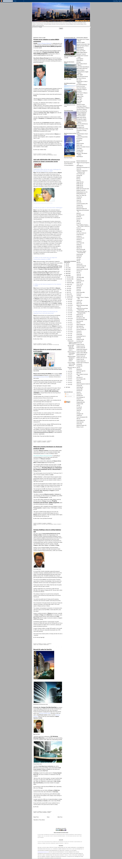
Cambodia (79, 197)
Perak (78, 337)
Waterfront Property (81, 425)
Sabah (78, 382)
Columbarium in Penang (81, 130)
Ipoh (77, 272)
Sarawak (78, 385)
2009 (67, 273)
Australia (78, 175)
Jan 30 (69, 301)
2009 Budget (79, 165)
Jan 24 (69, 312)
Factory (78, 228)
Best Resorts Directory (81, 78)
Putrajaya (78, 365)
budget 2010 (79, 182)
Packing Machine (80, 47)
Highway (78, 247)
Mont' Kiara (79, 321)
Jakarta (78, 274)
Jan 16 (69, 327)
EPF (77, 221)
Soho (78, 405)
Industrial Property (80, 265)
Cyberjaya (79, 205)
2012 (67, 267)
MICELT (78, 141)
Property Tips (79, 359)
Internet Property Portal (81, 269)
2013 (67, 265)
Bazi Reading (79, 97)
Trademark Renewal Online (82, 136)
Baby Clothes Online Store (82, 68)
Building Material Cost (81, 192)
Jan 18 (69, 324)
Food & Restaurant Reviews (82, 76)
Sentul (78, 392)
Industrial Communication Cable (83, 44)
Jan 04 (69, 378)
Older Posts (60, 817)
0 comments (49, 523)
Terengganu (79, 413)
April (68, 292)
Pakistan (78, 332)
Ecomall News (79, 138)
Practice (78, 342)
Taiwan (78, 410)
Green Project (79, 242)
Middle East (79, 316)
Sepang (78, 393)
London (78, 302)
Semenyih (79, 390)
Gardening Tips (80, 237)
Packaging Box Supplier (81, 119)
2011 (67, 269)
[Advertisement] (61, 32)
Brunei (78, 180)
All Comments (69, 396)
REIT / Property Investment (43, 644)
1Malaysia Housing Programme (83, 162)
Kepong (78, 287)
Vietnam (78, 423)
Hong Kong (79, 254)
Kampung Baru (80, 280)
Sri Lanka (78, 407)
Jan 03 (69, 380)
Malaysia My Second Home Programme (45, 524)
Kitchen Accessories (81, 86)
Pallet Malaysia (80, 156)
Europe (78, 223)
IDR (77, 260)
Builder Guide (79, 145)
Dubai (78, 213)
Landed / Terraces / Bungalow (83, 297)
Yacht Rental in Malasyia (82, 109)
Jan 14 (69, 331)
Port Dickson (79, 341)
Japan (78, 275)
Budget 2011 (79, 183)
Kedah (78, 282)
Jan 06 (69, 375)
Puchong (78, 364)
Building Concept (80, 190)
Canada (78, 198)
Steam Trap (79, 99)
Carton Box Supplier (81, 42)
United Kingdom (80, 420)
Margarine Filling (80, 96)
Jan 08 (69, 371)
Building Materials (80, 193)
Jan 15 (69, 329)
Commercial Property (81, 203)
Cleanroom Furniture (81, 104)
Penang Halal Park (80, 336)
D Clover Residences (68, 163)
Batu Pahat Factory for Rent (82, 128)
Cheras (78, 200)
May (68, 290)
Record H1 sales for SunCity (42, 649)
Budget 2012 (79, 185)
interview (78, 270)
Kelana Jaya (79, 284)
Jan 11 (69, 335)
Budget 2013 (79, 187)
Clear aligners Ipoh (80, 127)
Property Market (47, 812)
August (68, 284)
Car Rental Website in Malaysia (83, 107)
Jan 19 (69, 322)
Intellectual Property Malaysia (83, 45)
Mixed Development (81, 319)
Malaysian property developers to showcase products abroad (47, 447)
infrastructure (79, 267)
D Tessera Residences (68, 165)
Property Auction (80, 346)
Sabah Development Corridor (82, 383)
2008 (67, 275)
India (78, 262)
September (69, 282)
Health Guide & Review (81, 117)
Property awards (80, 347)
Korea (78, 290)
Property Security (80, 356)
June (68, 288)
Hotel (78, 257)
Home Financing (80, 249)
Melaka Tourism (80, 94)
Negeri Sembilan (80, 324)
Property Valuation (80, 361)
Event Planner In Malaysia (82, 92)
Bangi (78, 177)
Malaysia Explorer (80, 143)
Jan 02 (69, 382)
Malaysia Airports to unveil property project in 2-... (72, 353)
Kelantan (78, 285)
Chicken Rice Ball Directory (82, 123)
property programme (81, 354)
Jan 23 (69, 314)
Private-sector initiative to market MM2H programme (46, 40)
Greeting (78, 244)
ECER (78, 216)
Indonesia (78, 264)
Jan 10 (69, 337)
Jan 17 (69, 326)
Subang (78, 408)
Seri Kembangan (80, 397)
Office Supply (79, 101)
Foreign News (79, 234)
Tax (77, 412)
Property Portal (80, 344)
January (68, 297)
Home (48, 817)
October (68, 280)
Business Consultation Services (83, 146)
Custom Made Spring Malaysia (83, 66)
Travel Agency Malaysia (81, 106)
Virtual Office (79, 148)
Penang (55, 524)
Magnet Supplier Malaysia (82, 52)
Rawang (78, 369)
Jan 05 (69, 376)
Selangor (78, 388)
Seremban (79, 395)
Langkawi (78, 300)
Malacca (78, 303)
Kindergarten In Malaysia (82, 89)
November (69, 278)
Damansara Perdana (81, 208)
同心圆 (78, 132)
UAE (77, 418)
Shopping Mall (79, 402)
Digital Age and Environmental (83, 210)
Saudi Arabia (79, 387)
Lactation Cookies (80, 125)
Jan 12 (69, 333)
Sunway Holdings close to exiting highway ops (47, 530)
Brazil (78, 178)
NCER (78, 322)
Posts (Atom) (42, 819)
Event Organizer (80, 58)
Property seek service (81, 357)
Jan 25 (69, 310)
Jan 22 (69, 316)
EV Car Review (80, 151)
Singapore (79, 403)
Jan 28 (69, 305)
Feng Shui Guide (80, 229)
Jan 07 (69, 373)
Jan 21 (69, 318)
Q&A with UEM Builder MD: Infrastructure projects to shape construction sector (46, 160)
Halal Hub (78, 246)
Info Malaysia (79, 140)
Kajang (78, 279)
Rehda (78, 372)
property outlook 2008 (54, 344)
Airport (78, 169)
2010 (67, 271)
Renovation (79, 377)
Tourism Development (81, 417)
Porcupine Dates (80, 150)
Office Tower (79, 327)
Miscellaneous (79, 317)
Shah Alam (79, 400)
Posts (67, 394)
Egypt (78, 220)
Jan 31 (69, 299)
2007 (67, 387)
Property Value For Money (82, 362)
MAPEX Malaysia (80, 49)
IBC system (79, 79)
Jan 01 (69, 384)
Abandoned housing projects (82, 167)
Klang (78, 289)
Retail (78, 380)
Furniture (78, 236)
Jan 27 (69, 307)
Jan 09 (69, 339)
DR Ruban (79, 62)
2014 (67, 264)
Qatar (78, 367)
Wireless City (79, 427)
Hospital (78, 255)
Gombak (78, 241)
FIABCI (78, 231)
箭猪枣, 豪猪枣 (80, 74)
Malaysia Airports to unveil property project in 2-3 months (47, 350)
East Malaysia (79, 214)
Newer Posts (36, 817)
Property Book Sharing (81, 349)
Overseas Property (80, 329)
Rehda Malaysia (80, 60)
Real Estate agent (80, 370)
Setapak (78, 398)
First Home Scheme (81, 233)
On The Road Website (81, 115)
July (68, 286)
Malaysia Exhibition (81, 70)
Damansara (79, 207)
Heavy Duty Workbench (81, 87)
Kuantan (78, 294)
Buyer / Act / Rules (80, 195)
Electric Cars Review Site (82, 111)
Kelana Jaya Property (81, 50)
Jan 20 (69, 320)
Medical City (79, 314)
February (69, 296)
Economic (79, 218)
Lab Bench (79, 102)
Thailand (78, 415)
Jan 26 (69, 309)
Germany (78, 239)
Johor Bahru (79, 277)
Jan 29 (69, 303)
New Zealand (79, 326)
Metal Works (79, 91)
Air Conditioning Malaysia (82, 84)
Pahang (78, 331)
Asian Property (80, 173)
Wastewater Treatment (81, 54)
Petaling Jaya (79, 339)
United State (79, 422)
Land (78, 295)
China (78, 201)
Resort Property (80, 378)
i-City (78, 259)
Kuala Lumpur (40, 812)
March (68, 294)
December (69, 277)
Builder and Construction (42, 344)
